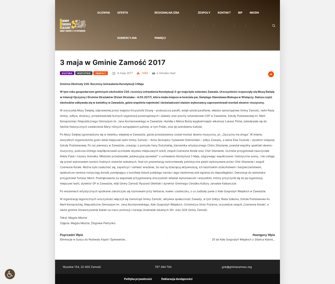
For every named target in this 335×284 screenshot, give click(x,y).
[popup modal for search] (268, 25)
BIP (240, 12)
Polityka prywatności (138, 279)
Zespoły (204, 12)
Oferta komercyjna (127, 25)
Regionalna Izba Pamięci (167, 25)
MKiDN (254, 12)
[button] (10, 274)
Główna (103, 12)
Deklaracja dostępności (177, 279)
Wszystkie (84, 73)
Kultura (67, 73)
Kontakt (224, 12)
